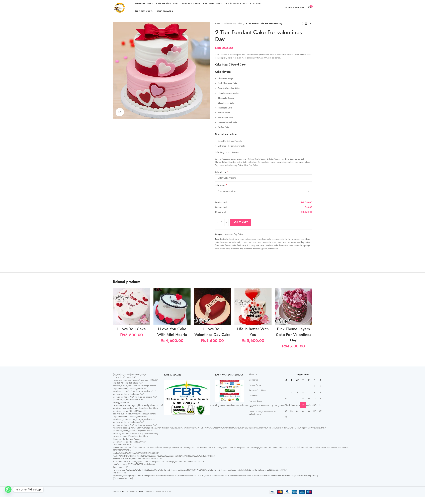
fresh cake (241, 245)
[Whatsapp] (8, 489)
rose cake (298, 245)
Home (217, 23)
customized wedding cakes (298, 242)
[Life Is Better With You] (253, 306)
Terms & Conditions (257, 390)
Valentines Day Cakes (233, 23)
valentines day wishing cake (255, 248)
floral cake (219, 245)
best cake (224, 239)
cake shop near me (223, 242)
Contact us (253, 380)
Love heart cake (271, 245)
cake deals (261, 239)
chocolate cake (254, 242)
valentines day (236, 248)
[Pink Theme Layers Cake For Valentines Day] (293, 306)
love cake (260, 245)
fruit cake (250, 245)
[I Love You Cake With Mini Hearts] (172, 306)
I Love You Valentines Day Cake (212, 331)
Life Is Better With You (253, 331)
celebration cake (239, 242)
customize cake (279, 242)
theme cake (224, 248)
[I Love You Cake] (131, 306)
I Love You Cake (131, 329)
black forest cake (236, 239)
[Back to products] (306, 24)
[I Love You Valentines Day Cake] (212, 306)
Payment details (255, 401)
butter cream (250, 239)
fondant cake (230, 245)
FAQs (251, 406)
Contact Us (253, 395)
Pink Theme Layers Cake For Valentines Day (293, 334)
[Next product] (310, 24)
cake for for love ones (290, 239)
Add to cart (240, 222)
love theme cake (286, 245)
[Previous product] (302, 24)
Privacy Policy (255, 385)
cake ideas (305, 239)
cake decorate (273, 239)
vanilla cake (273, 248)
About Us (253, 374)
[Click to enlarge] (120, 112)
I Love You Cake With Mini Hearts (172, 331)
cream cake (266, 242)
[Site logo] (119, 7)
